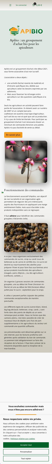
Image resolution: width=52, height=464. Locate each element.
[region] (26, 439)
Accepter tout (26, 445)
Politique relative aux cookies (22, 438)
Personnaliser (26, 452)
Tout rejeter (26, 458)
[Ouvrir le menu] (10, 5)
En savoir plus (13, 134)
